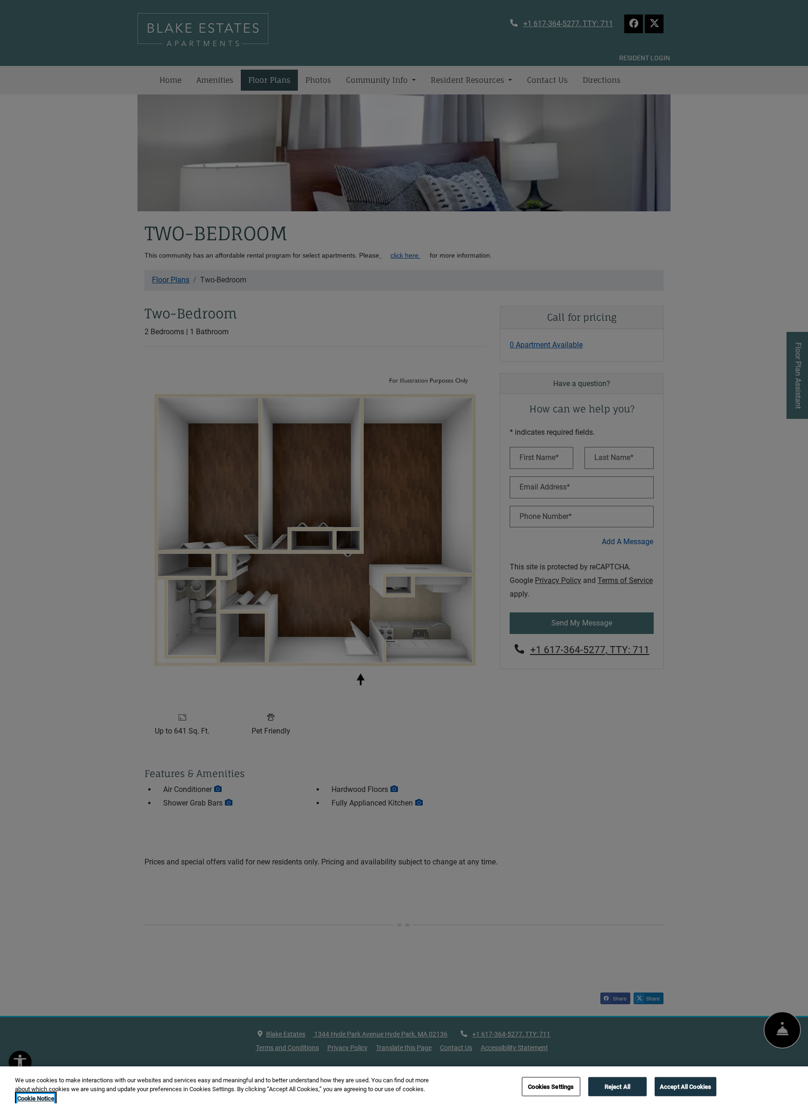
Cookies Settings (551, 1086)
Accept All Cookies (685, 1086)
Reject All (617, 1086)
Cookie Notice (35, 1098)
